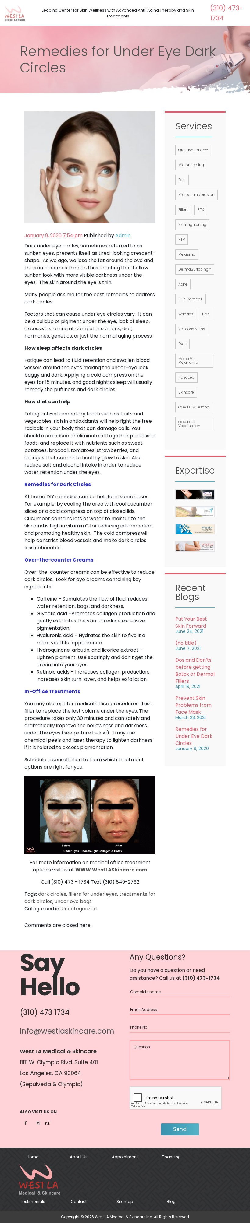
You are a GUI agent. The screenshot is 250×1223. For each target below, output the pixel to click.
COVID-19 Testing (193, 407)
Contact (79, 1201)
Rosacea (186, 377)
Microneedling (191, 164)
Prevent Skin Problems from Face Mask (193, 705)
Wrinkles (185, 314)
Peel (182, 179)
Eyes (182, 343)
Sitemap (124, 1201)
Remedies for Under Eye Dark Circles (193, 736)
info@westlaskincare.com (67, 1031)
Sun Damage (190, 299)
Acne (183, 284)
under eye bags (73, 901)
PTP (181, 239)
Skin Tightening (192, 224)
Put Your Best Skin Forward (191, 622)
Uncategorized (79, 908)
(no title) (186, 643)
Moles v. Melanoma (188, 360)
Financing (171, 1157)
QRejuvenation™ (193, 149)
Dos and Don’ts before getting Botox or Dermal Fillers (195, 671)
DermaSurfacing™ (194, 269)
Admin (122, 235)
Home (33, 1157)
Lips (205, 314)
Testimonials (32, 1201)
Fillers (183, 209)
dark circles (52, 894)
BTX (200, 209)
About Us (79, 1157)
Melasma (186, 254)
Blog (171, 1201)
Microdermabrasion (196, 194)
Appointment (125, 1157)
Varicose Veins (191, 328)
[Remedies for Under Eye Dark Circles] (89, 166)
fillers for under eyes (92, 894)
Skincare (186, 392)
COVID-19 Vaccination (189, 423)
